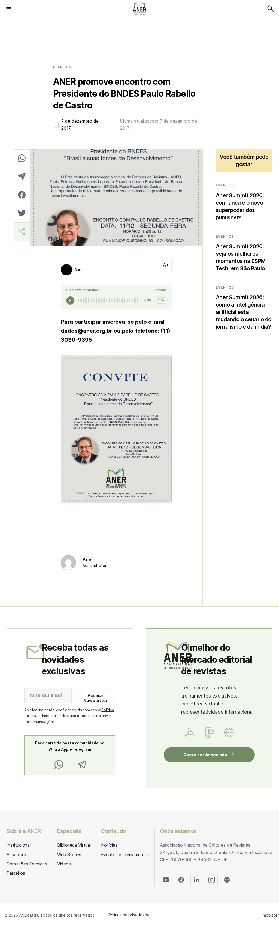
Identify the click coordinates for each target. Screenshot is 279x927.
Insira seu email (45, 695)
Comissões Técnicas (27, 864)
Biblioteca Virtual (74, 845)
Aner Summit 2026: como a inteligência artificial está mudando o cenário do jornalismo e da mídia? (243, 312)
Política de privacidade (129, 915)
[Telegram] (82, 764)
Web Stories (69, 854)
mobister (271, 915)
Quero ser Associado (205, 754)
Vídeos (64, 864)
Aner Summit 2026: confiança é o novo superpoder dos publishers (240, 206)
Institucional (19, 845)
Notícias (109, 845)
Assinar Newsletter (95, 698)
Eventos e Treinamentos (125, 854)
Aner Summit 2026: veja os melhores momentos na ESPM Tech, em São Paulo (241, 257)
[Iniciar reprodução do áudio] (70, 300)
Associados (18, 854)
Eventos (62, 67)
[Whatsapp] (59, 764)
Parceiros (16, 873)
